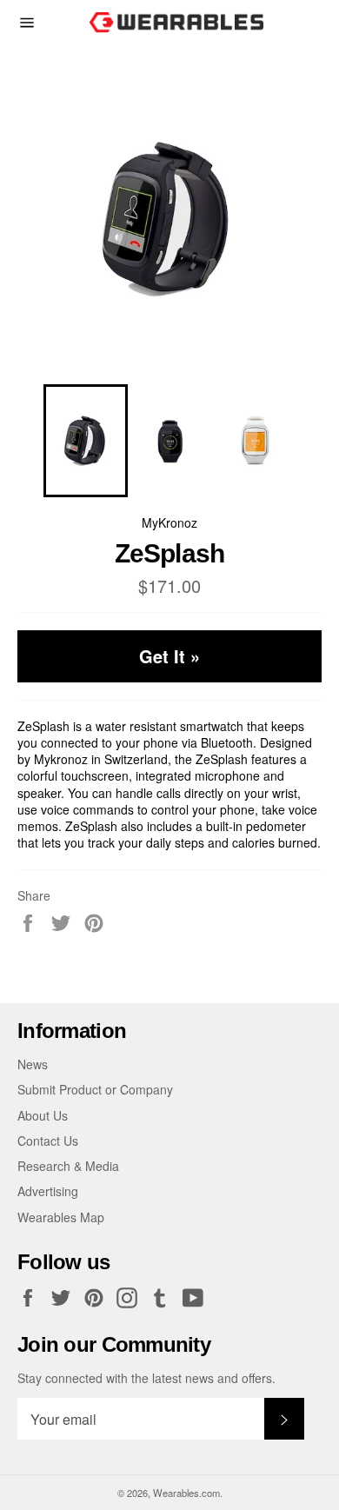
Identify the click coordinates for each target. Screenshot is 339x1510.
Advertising (47, 1191)
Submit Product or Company (95, 1089)
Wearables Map (60, 1217)
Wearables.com (186, 1493)
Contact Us (47, 1140)
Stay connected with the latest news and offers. (146, 1378)
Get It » (169, 656)
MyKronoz (169, 522)
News (32, 1064)
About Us (42, 1115)
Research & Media (68, 1165)
